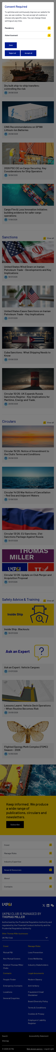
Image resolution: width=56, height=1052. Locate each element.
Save (11, 45)
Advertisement (11, 35)
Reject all (12, 53)
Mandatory (9, 28)
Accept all (28, 53)
